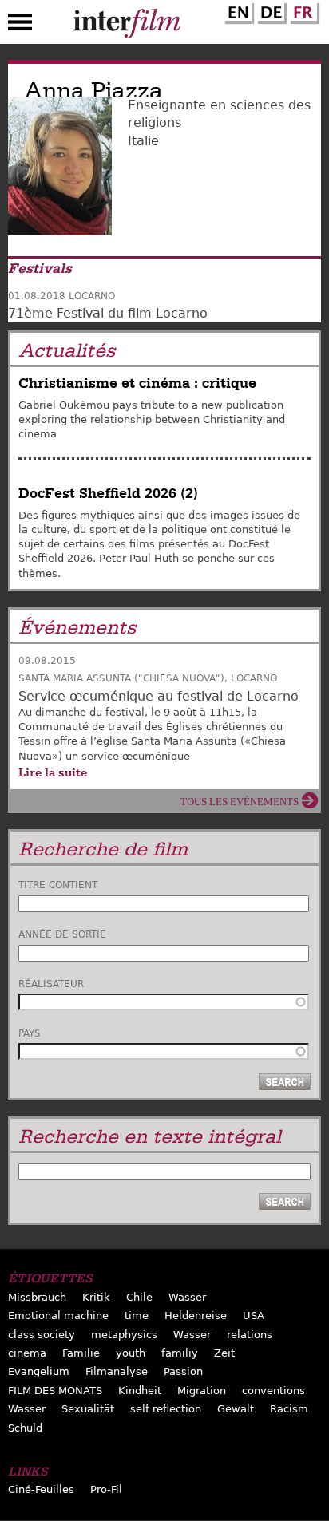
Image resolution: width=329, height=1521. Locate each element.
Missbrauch (37, 1297)
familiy (179, 1353)
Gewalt (235, 1409)
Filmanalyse (116, 1371)
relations (249, 1335)
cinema (27, 1353)
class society (41, 1335)
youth (130, 1353)
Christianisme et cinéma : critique (137, 383)
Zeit (224, 1353)
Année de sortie (62, 934)
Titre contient (57, 885)
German (270, 10)
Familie (81, 1353)
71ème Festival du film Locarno (108, 313)
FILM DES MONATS (55, 1391)
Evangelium (38, 1371)
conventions (273, 1391)
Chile (139, 1297)
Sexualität (87, 1409)
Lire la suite (52, 772)
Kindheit (139, 1391)
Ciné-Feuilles (41, 1489)
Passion (183, 1371)
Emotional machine (58, 1315)
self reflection (165, 1409)
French (302, 10)
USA (253, 1315)
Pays (29, 1033)
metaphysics (124, 1335)
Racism (289, 1409)
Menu (20, 26)
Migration (201, 1391)
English (237, 10)
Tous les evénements (239, 802)
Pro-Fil (106, 1489)
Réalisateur (51, 984)
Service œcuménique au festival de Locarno (158, 696)
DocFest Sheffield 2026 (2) (108, 493)
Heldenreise (195, 1315)
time (137, 1315)
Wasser (187, 1297)
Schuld (25, 1428)
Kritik (96, 1297)
